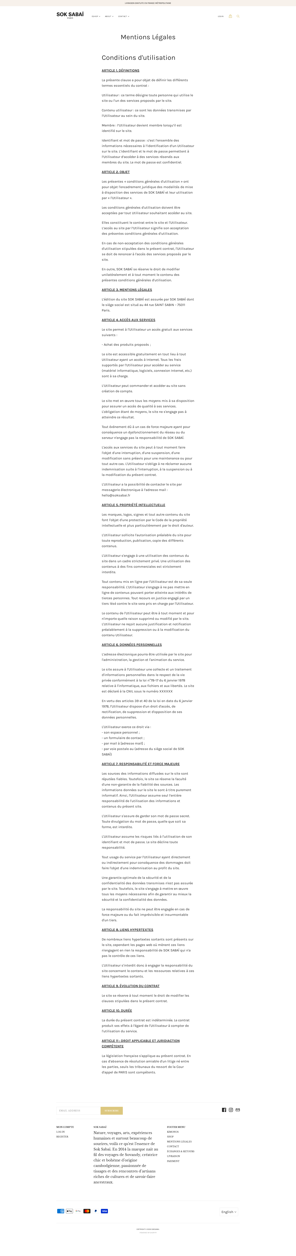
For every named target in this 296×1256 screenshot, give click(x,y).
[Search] (238, 17)
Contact (122, 16)
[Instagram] (231, 1111)
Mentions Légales (179, 1141)
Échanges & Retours (180, 1151)
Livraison (173, 1156)
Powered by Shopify (148, 1233)
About (108, 16)
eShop (95, 16)
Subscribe (112, 1111)
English (227, 1212)
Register (62, 1136)
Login (221, 16)
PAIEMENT (173, 1161)
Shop (170, 1136)
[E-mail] (238, 1111)
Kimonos (173, 1132)
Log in (60, 1132)
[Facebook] (224, 1111)
